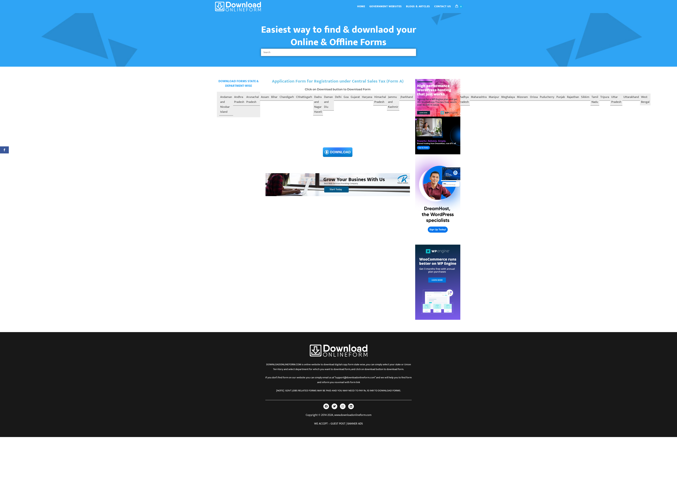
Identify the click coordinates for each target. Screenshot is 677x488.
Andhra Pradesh (239, 99)
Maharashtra (479, 97)
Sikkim (585, 97)
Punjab (560, 97)
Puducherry (547, 97)
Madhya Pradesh (464, 99)
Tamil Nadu (594, 99)
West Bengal (645, 99)
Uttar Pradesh (616, 99)
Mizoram (522, 97)
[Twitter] (334, 406)
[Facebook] (326, 406)
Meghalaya (508, 97)
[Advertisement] (338, 120)
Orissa (534, 97)
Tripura (604, 97)
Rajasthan (573, 97)
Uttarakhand (631, 97)
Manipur (494, 97)
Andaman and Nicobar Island (226, 104)
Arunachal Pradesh (252, 99)
